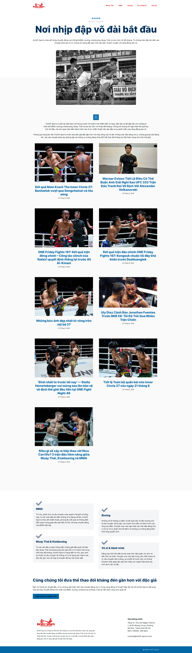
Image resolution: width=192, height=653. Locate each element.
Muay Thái (110, 5)
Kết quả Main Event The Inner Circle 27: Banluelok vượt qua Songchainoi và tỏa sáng (64, 190)
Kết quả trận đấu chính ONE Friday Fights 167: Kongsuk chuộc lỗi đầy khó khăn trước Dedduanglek (128, 255)
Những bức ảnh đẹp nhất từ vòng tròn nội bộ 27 (64, 322)
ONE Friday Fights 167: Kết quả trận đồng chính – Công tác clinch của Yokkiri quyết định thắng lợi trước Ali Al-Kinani (64, 257)
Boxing (130, 5)
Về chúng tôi (141, 5)
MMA (120, 5)
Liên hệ (154, 5)
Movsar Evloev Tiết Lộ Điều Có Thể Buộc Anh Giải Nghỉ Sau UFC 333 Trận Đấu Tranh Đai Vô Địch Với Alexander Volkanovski (128, 184)
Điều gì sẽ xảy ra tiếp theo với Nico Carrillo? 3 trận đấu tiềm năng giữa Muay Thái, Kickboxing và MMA (64, 454)
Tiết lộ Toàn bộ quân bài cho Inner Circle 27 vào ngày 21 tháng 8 (128, 384)
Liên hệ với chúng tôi (46, 596)
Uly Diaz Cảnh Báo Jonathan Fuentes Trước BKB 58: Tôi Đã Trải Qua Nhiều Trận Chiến (128, 316)
